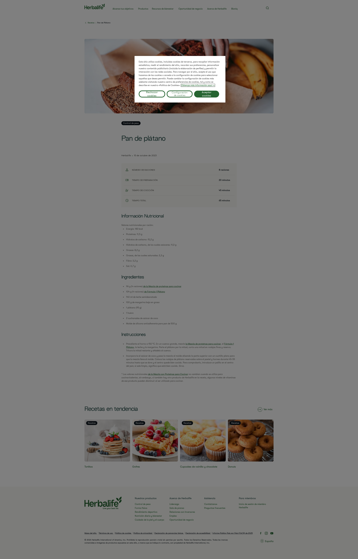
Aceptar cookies (206, 94)
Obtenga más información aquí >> (198, 85)
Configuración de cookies (179, 94)
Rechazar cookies (152, 94)
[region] (180, 79)
